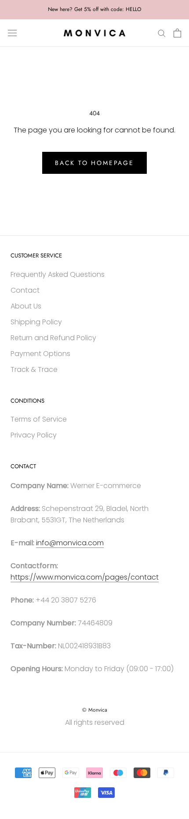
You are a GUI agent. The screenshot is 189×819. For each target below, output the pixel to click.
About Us (26, 306)
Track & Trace (34, 369)
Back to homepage (94, 162)
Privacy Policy (34, 435)
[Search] (162, 33)
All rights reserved (94, 722)
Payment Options (40, 354)
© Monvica (94, 710)
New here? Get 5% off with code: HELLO (94, 9)
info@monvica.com (70, 543)
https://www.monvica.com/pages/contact (85, 577)
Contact (25, 290)
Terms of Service (39, 419)
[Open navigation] (12, 33)
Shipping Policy (36, 322)
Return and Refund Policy (53, 338)
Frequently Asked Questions (58, 274)
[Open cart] (177, 33)
